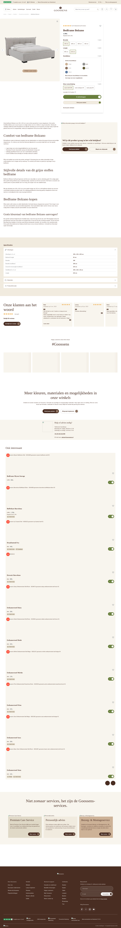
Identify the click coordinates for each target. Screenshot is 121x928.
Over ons (10, 885)
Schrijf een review (10, 323)
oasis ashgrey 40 (79, 87)
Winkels (28, 885)
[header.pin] (102, 9)
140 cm (66, 43)
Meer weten (33, 834)
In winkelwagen (81, 97)
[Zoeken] (98, 9)
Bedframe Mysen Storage (16, 476)
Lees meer (46, 323)
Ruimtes (28, 890)
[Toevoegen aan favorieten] (100, 26)
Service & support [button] (49, 881)
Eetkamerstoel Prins (14, 705)
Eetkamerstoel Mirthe (15, 673)
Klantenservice (92, 2)
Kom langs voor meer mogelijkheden (73, 78)
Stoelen (64, 885)
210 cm (73, 51)
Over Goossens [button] (12, 881)
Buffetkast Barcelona (14, 509)
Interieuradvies (30, 893)
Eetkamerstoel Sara (14, 738)
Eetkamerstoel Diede (14, 640)
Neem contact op (48, 898)
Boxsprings (65, 901)
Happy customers (48, 890)
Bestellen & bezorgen (49, 887)
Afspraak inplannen (68, 411)
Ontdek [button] (28, 881)
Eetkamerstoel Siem (14, 770)
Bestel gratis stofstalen (68, 107)
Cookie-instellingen (99, 925)
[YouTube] (93, 909)
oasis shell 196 (68, 87)
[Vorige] (2, 49)
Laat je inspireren (30, 887)
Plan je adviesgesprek (111, 2)
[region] (60, 615)
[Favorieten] (111, 9)
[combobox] (85, 9)
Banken (64, 895)
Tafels (63, 890)
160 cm (86, 43)
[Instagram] (89, 909)
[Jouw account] (107, 9)
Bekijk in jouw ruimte (30, 71)
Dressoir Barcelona (13, 575)
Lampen (64, 893)
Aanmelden (106, 894)
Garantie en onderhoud (50, 885)
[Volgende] (56, 49)
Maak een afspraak (101, 149)
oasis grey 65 (90, 87)
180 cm (73, 43)
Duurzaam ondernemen (14, 887)
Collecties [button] (65, 881)
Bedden (64, 898)
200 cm (80, 43)
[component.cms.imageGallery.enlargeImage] (57, 21)
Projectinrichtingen (12, 893)
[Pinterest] (85, 909)
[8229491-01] (30, 50)
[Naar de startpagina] (60, 9)
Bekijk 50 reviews (9, 318)
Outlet (27, 898)
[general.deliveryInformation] (75, 92)
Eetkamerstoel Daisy (14, 608)
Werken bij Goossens (13, 890)
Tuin (63, 904)
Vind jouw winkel (81, 102)
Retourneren (47, 895)
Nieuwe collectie (30, 895)
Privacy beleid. (104, 899)
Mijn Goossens (48, 893)
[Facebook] (82, 909)
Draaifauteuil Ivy (13, 543)
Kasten (64, 887)
